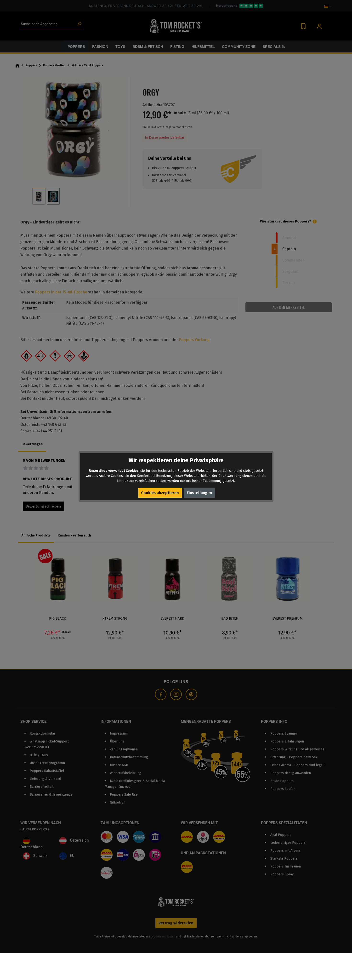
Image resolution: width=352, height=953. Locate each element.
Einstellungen (199, 493)
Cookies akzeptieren (160, 493)
